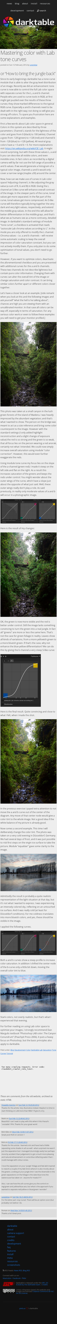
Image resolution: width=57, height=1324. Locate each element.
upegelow (33, 65)
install (34, 3)
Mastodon (7, 1278)
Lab (40, 1050)
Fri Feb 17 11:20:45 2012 (17, 1142)
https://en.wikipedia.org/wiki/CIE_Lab (24, 148)
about (25, 3)
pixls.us (22, 1308)
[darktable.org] (28, 22)
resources (45, 3)
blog (17, 3)
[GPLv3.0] (9, 1284)
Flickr (24, 1278)
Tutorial (10, 1053)
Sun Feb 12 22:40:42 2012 (19, 1118)
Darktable (35, 1050)
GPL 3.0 (45, 1283)
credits (45, 1284)
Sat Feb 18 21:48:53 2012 (22, 1197)
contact (30, 10)
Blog (12, 1050)
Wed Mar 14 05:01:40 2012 (21, 1210)
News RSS (18, 1270)
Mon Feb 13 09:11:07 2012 (22, 1132)
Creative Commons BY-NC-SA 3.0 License (35, 1292)
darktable (12, 1225)
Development (20, 1050)
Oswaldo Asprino (8, 1105)
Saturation (47, 1050)
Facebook (17, 1278)
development (17, 10)
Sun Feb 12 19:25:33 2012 (29, 1105)
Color (28, 1050)
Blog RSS (26, 1270)
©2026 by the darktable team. (28, 1284)
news (9, 3)
